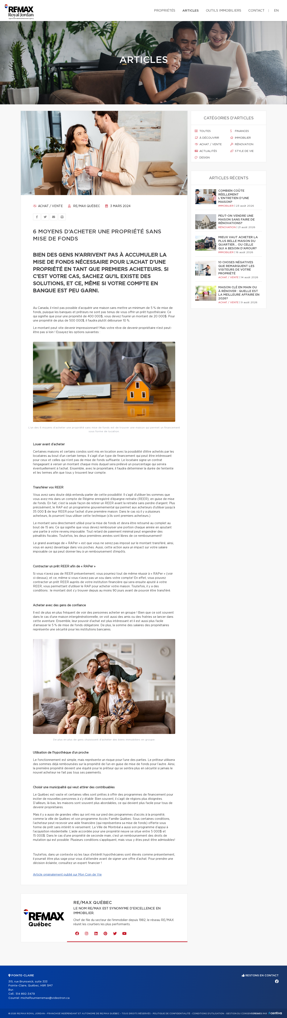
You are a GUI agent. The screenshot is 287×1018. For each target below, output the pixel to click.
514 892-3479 (25, 994)
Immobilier (242, 138)
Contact (256, 10)
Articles (190, 10)
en (276, 10)
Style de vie (244, 151)
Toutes (205, 131)
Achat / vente (50, 206)
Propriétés (164, 10)
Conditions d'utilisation (208, 1014)
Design (204, 157)
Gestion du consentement (243, 1014)
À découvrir (209, 138)
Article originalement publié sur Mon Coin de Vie (67, 874)
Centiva (275, 1013)
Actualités (208, 151)
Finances (241, 131)
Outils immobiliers (223, 10)
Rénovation (243, 144)
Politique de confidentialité (171, 1014)
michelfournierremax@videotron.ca (45, 998)
